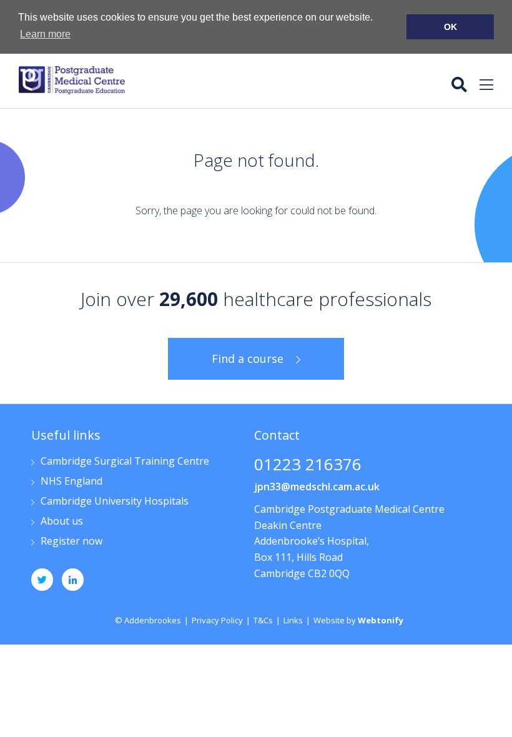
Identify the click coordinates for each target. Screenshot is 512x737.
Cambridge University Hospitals (115, 502)
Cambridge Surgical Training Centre (125, 462)
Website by (358, 620)
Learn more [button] (45, 34)
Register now (71, 542)
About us (62, 522)
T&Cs (263, 620)
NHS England (71, 482)
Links (293, 620)
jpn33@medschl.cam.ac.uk (317, 487)
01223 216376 (308, 465)
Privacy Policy (217, 620)
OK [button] (450, 27)
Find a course (247, 358)
